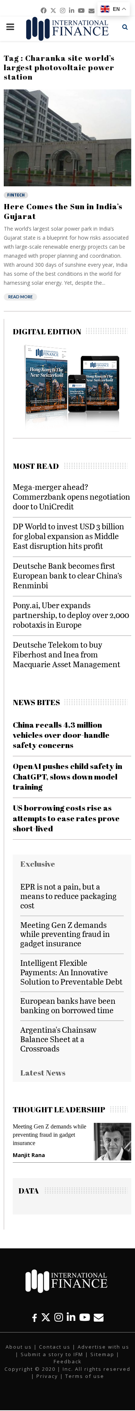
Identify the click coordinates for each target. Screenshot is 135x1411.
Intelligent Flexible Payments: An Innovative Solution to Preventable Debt (71, 972)
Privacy (47, 1376)
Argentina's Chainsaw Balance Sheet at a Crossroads (58, 1039)
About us (19, 1346)
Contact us (54, 1346)
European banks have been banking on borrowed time (68, 1005)
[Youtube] (84, 1317)
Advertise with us (103, 1346)
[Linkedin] (71, 1317)
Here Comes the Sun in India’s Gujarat (63, 211)
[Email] (99, 1317)
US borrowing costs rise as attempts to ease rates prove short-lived (66, 818)
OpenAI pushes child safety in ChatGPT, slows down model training (67, 776)
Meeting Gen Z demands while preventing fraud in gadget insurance (65, 934)
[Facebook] (34, 1317)
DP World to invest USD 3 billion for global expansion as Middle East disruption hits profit (68, 536)
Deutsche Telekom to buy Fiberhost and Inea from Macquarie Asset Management (66, 654)
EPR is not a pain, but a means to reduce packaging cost (68, 896)
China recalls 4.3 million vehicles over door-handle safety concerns (61, 735)
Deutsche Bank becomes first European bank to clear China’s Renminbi (67, 575)
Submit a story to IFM (52, 1354)
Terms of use (84, 1376)
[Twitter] (46, 1317)
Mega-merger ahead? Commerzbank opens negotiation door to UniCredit (71, 496)
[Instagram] (58, 1317)
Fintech (16, 195)
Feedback (68, 1361)
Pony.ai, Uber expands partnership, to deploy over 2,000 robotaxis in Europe (71, 615)
